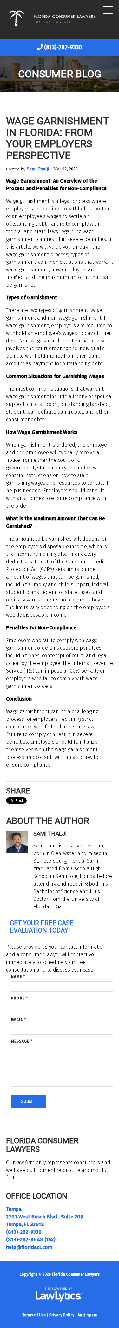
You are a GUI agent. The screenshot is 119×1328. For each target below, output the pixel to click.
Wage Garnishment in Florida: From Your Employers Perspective (57, 138)
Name (18, 976)
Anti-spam (87, 1315)
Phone (19, 998)
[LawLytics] (59, 1294)
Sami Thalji (38, 169)
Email (18, 1020)
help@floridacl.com (29, 1247)
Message (21, 1041)
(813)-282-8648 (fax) (31, 1240)
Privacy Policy (61, 1315)
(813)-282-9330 (63, 47)
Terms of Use (34, 1315)
